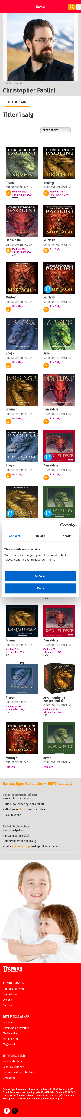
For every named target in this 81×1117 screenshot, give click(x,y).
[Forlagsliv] (15, 1112)
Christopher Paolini (20, 187)
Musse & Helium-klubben (18, 1072)
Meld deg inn (10, 1038)
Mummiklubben (12, 1061)
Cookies (7, 1005)
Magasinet (9, 1044)
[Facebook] (7, 1112)
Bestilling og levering (16, 1028)
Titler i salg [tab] (17, 102)
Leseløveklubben (13, 1067)
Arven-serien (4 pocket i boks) (54, 699)
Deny (40, 588)
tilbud (22, 809)
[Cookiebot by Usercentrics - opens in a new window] (60, 525)
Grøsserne (9, 1078)
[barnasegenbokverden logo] (12, 969)
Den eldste (13, 240)
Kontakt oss (10, 994)
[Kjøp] (8, 309)
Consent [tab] (14, 535)
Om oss (7, 999)
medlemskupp (21, 846)
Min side (8, 1022)
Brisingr (48, 183)
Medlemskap (10, 1033)
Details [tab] (40, 535)
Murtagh (49, 240)
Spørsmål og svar (13, 988)
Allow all (40, 575)
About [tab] (66, 535)
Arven (10, 183)
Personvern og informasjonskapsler (45, 1098)
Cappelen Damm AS (15, 1098)
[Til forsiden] (40, 8)
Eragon (10, 353)
